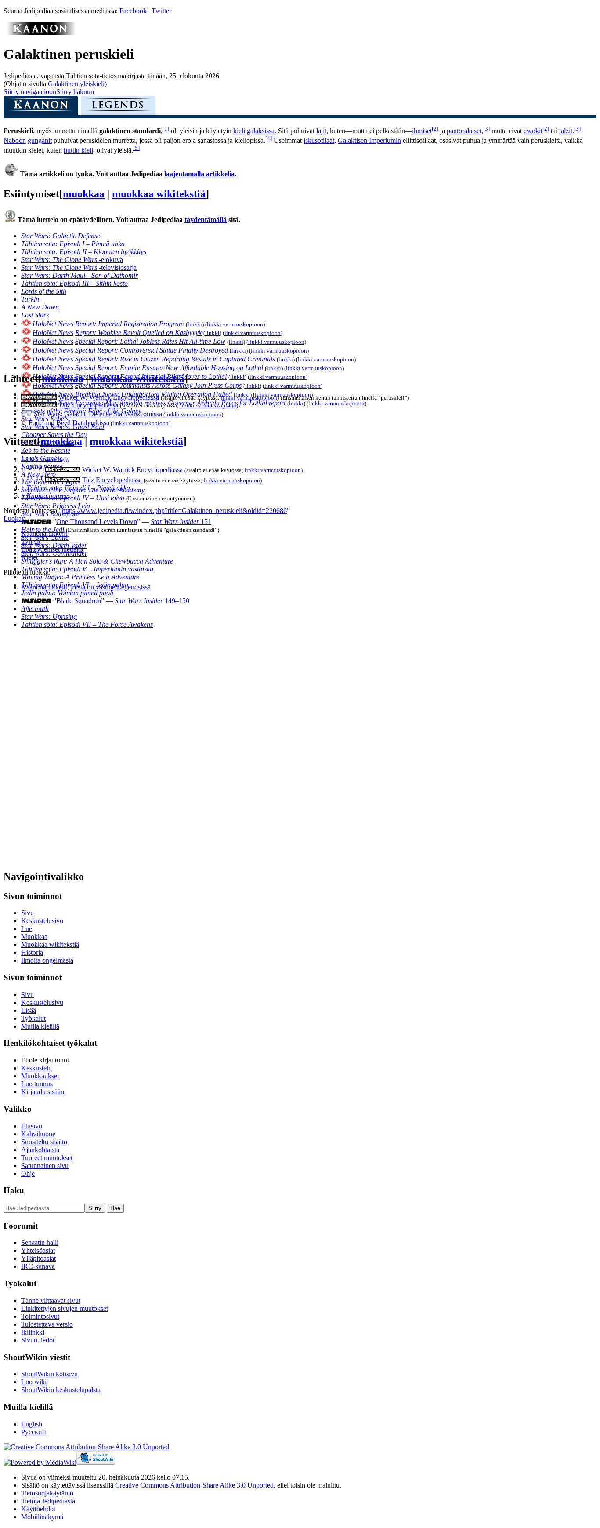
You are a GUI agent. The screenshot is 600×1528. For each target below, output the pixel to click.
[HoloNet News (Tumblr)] (26, 323)
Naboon (15, 140)
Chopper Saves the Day (54, 434)
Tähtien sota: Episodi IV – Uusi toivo (72, 498)
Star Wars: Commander (54, 553)
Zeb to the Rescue (45, 450)
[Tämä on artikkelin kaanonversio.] (41, 107)
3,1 (39, 477)
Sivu (27, 913)
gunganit (40, 140)
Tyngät (30, 541)
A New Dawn (40, 307)
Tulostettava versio (47, 1324)
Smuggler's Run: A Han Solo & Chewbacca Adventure (97, 561)
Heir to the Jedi (47, 460)
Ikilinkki (32, 1332)
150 (184, 600)
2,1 (39, 467)
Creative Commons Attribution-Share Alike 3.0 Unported (194, 1485)
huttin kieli (78, 150)
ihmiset (422, 131)
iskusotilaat (319, 140)
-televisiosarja (79, 267)
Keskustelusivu (42, 920)
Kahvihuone (38, 1134)
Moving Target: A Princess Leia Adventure (80, 577)
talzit (565, 131)
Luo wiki (34, 1382)
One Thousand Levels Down (96, 521)
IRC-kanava (38, 1266)
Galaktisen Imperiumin (369, 140)
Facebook (133, 11)
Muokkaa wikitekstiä (50, 944)
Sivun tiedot (37, 1340)
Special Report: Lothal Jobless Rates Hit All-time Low (150, 341)
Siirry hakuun (75, 91)
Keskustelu (36, 1068)
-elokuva (72, 259)
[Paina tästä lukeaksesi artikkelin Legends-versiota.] (118, 107)
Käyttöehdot (38, 1509)
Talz (64, 405)
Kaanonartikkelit (44, 533)
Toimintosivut (40, 1316)
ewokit (533, 131)
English (31, 1424)
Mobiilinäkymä (42, 1517)
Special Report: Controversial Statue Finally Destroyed (151, 350)
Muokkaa (34, 936)
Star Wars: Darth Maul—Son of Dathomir (79, 275)
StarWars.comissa (137, 414)
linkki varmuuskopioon (235, 324)
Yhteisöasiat (38, 1250)
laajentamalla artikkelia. (200, 174)
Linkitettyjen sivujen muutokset (64, 1308)
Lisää (28, 1010)
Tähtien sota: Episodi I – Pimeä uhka (73, 243)
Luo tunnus (37, 1084)
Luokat (13, 518)
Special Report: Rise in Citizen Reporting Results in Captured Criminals (175, 359)
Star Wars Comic (45, 537)
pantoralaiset (464, 131)
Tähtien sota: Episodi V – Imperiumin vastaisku (87, 569)
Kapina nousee (47, 495)
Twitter (161, 11)
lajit (321, 131)
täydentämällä (205, 219)
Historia (32, 952)
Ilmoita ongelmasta (47, 960)
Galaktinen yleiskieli (76, 83)
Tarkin (30, 299)
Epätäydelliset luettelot (52, 549)
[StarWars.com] (26, 414)
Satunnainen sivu (45, 1165)
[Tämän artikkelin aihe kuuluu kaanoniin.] (41, 32)
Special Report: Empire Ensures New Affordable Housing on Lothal (169, 367)
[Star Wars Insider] (36, 521)
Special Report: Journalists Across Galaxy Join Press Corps (158, 385)
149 (145, 600)
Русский (33, 1432)
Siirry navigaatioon (30, 91)
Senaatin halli (39, 1242)
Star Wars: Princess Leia (55, 505)
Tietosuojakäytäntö (47, 1493)
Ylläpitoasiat (38, 1258)
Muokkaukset (40, 1076)
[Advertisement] (69, 730)
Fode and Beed (50, 422)
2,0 (30, 467)
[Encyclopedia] (39, 397)
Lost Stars (35, 315)
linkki (195, 324)
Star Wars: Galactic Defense (60, 236)
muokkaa (84, 194)
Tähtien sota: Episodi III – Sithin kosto (74, 283)
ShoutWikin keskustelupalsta (61, 1389)
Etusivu (31, 1126)
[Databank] (24, 422)
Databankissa (90, 422)
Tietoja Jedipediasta (48, 1501)
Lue (26, 928)
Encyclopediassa (136, 397)
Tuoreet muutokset (46, 1157)
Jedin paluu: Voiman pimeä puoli (67, 593)
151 (181, 521)
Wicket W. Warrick (84, 397)
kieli (239, 131)
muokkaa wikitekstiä (159, 194)
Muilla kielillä (40, 1026)
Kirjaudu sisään (42, 1091)
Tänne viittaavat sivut (50, 1300)
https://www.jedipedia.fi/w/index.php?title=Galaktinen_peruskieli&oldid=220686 (174, 510)
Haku (14, 1190)
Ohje (28, 1173)
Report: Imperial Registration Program (129, 323)
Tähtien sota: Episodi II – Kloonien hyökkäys (83, 251)
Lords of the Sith (43, 291)
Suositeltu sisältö (44, 1142)
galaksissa (261, 131)
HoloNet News (53, 323)
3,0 (30, 477)
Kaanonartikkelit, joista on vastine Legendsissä (86, 587)
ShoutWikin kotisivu (49, 1374)
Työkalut (33, 1018)
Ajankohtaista (40, 1149)
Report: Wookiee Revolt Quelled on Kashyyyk (138, 332)
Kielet (29, 557)
